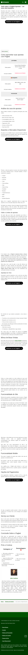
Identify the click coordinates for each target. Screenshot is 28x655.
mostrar (6, 51)
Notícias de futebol (9, 601)
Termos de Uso (5, 638)
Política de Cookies (6, 635)
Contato (4, 630)
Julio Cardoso (14, 578)
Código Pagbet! (18, 340)
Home (2, 601)
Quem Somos (5, 627)
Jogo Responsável (6, 641)
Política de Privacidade (7, 632)
